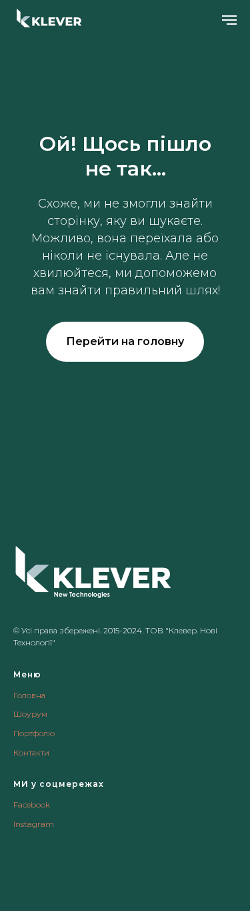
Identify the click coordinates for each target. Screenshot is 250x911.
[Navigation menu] (229, 20)
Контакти (31, 752)
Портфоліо (34, 733)
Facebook (31, 805)
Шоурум (30, 714)
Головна (29, 695)
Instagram (33, 824)
